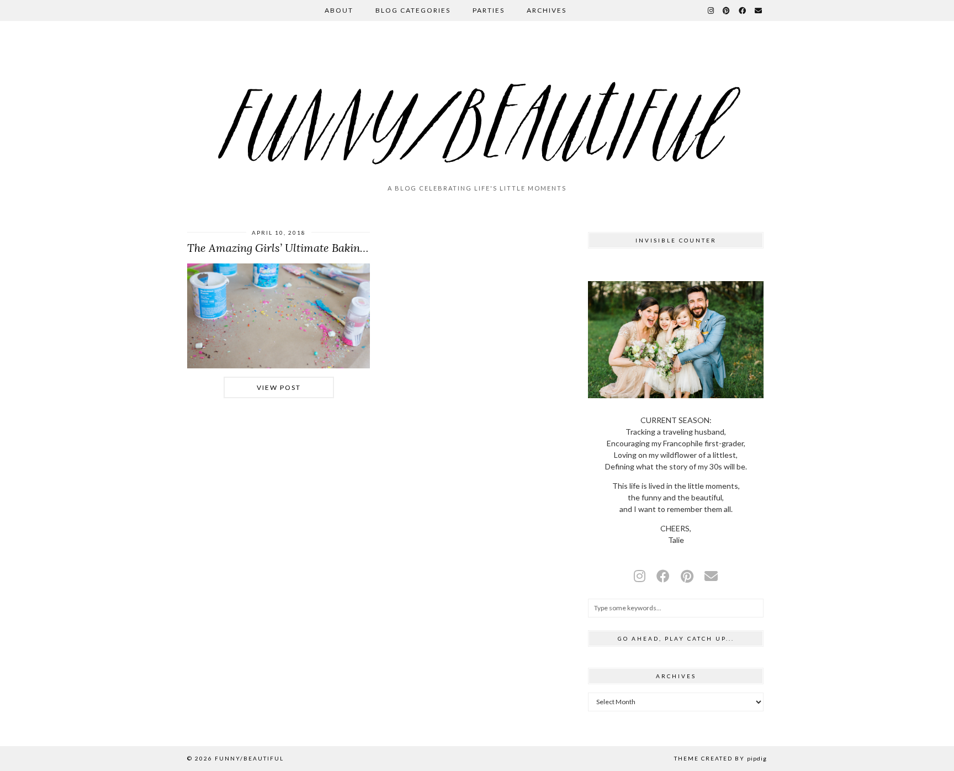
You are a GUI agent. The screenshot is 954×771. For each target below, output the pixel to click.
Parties (489, 10)
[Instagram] (711, 10)
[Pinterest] (727, 10)
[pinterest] (687, 576)
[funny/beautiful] (477, 107)
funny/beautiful (249, 758)
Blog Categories (413, 10)
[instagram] (639, 576)
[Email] (759, 10)
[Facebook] (743, 10)
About (339, 10)
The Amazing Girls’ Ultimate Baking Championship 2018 (326, 248)
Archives (546, 10)
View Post (279, 387)
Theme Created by (720, 758)
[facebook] (663, 576)
